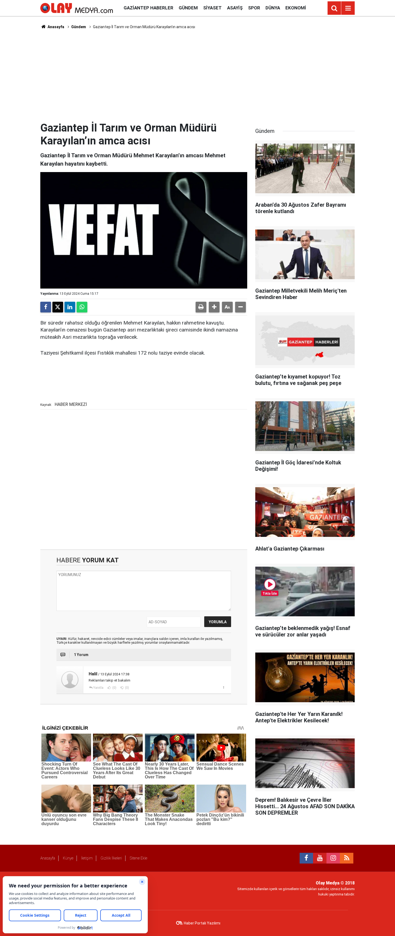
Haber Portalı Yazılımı (202, 923)
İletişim (87, 858)
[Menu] (348, 8)
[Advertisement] (197, 75)
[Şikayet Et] (223, 687)
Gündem (188, 7)
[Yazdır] (201, 307)
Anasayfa (55, 27)
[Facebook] (45, 307)
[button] (214, 307)
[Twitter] (57, 307)
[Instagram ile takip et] (333, 858)
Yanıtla (98, 688)
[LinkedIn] (69, 307)
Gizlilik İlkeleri (111, 858)
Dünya (272, 7)
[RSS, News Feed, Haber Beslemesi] (346, 858)
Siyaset (212, 7)
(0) (114, 688)
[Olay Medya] (76, 7)
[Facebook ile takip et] (306, 858)
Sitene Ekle (138, 858)
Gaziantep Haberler (148, 7)
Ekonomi (295, 7)
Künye (68, 858)
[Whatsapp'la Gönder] (82, 307)
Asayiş (235, 7)
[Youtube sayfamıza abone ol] (319, 858)
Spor (254, 7)
